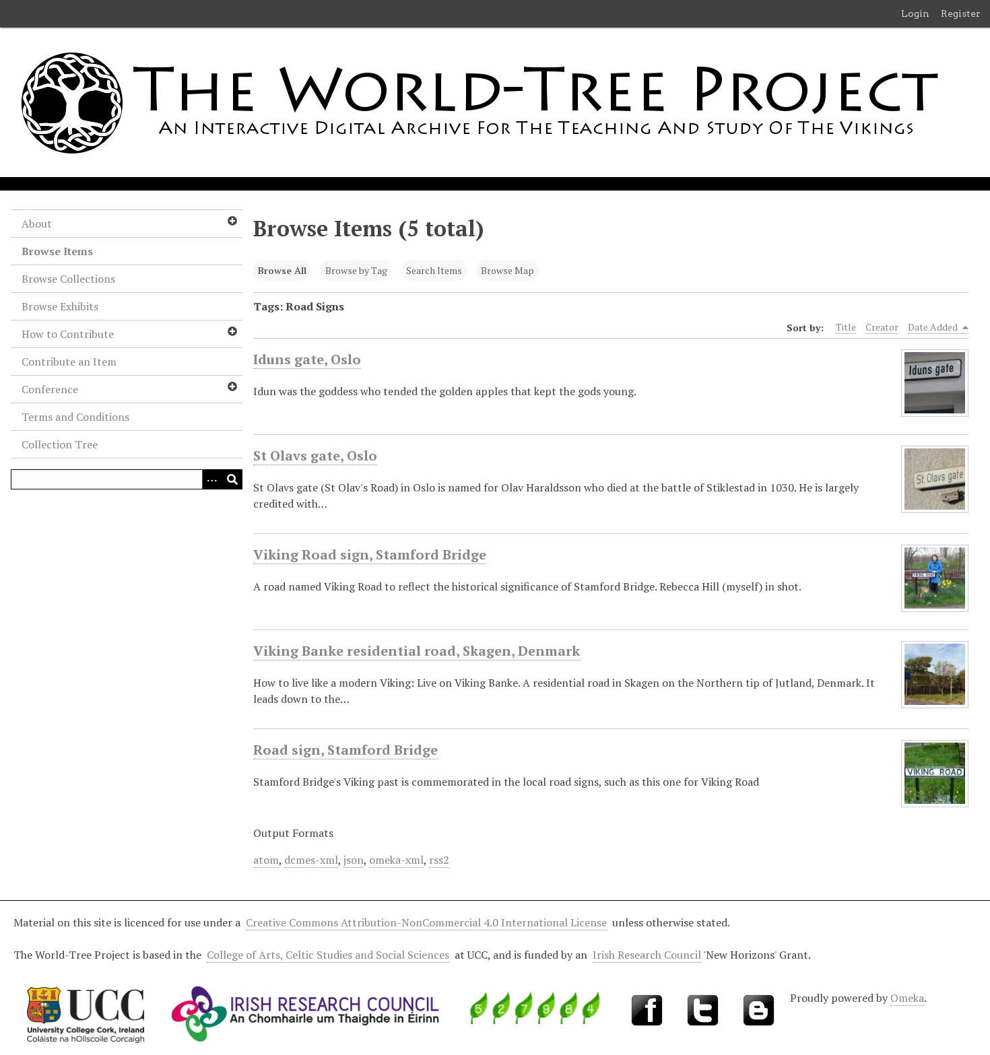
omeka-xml (396, 859)
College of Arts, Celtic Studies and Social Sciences (328, 954)
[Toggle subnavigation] (231, 221)
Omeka (907, 997)
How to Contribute (68, 334)
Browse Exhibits (60, 306)
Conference (50, 389)
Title (846, 326)
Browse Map (507, 270)
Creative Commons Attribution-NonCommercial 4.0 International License (426, 922)
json (353, 859)
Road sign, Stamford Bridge (345, 750)
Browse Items (57, 251)
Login (915, 13)
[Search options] (212, 479)
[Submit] (232, 479)
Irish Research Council (647, 954)
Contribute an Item (69, 361)
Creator (881, 326)
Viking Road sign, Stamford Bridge (369, 554)
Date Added (934, 326)
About (37, 223)
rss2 (439, 859)
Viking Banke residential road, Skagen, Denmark (416, 651)
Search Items (434, 270)
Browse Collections (68, 278)
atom (266, 859)
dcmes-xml (311, 859)
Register (961, 13)
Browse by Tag (356, 270)
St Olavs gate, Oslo (315, 455)
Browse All (282, 270)
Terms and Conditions (75, 416)
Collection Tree (60, 444)
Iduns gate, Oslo (307, 359)
